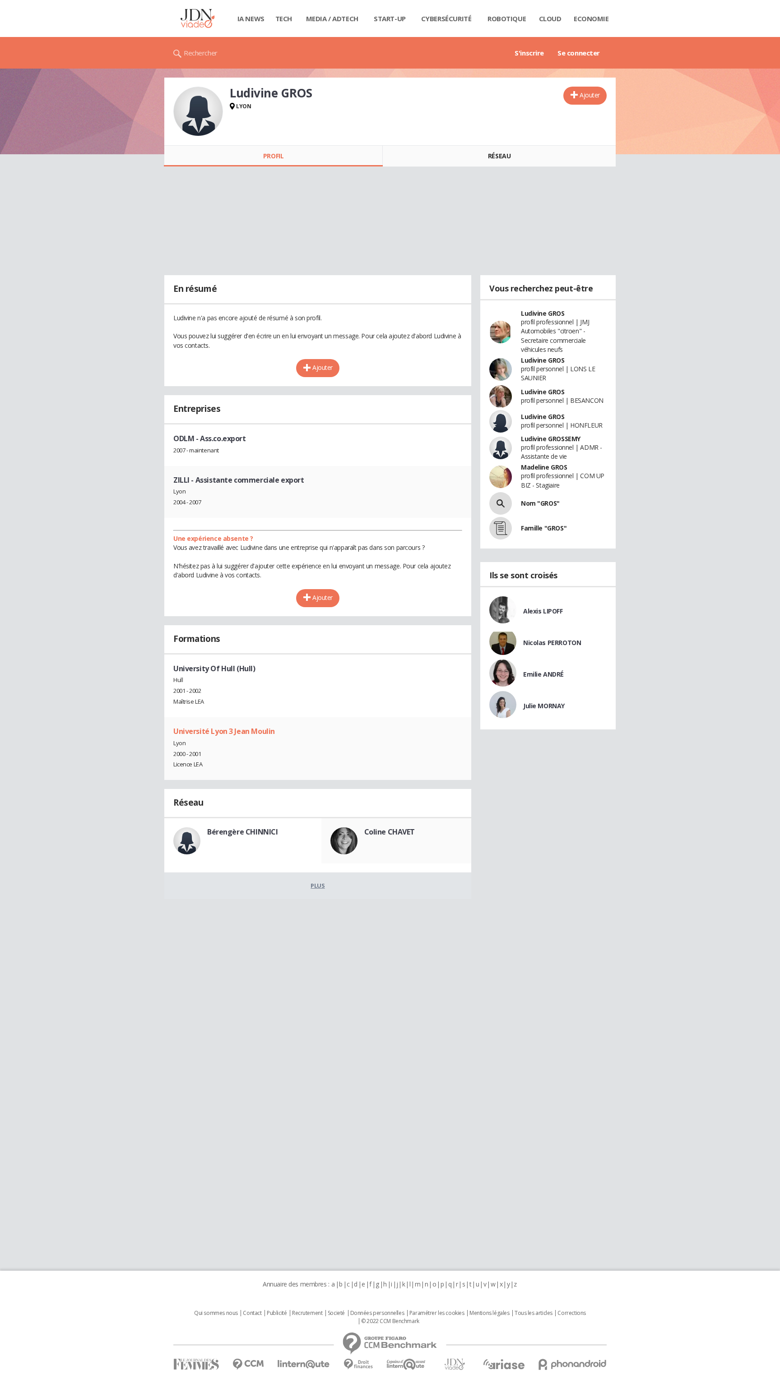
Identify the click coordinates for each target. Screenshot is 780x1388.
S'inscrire (529, 52)
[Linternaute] (304, 1364)
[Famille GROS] (500, 528)
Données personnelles (377, 1313)
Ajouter (590, 95)
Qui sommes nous (216, 1313)
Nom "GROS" (540, 503)
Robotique (507, 18)
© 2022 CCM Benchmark (390, 1321)
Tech (283, 18)
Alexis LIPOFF (543, 611)
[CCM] (248, 1364)
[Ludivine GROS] (198, 111)
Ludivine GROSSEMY (550, 438)
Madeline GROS (544, 467)
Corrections (571, 1313)
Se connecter (578, 52)
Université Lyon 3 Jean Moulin (224, 731)
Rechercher (201, 52)
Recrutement (307, 1313)
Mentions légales (489, 1313)
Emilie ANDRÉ (543, 674)
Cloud (550, 18)
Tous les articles (533, 1313)
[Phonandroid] (573, 1364)
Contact (252, 1313)
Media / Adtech (332, 18)
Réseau (499, 156)
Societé (336, 1313)
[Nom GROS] (500, 503)
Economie (591, 18)
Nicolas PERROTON (552, 642)
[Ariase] (504, 1364)
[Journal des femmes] (196, 1364)
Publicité (277, 1313)
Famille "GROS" (543, 528)
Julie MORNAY (544, 705)
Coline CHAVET (389, 832)
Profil (273, 156)
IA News (251, 18)
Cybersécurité (446, 18)
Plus (318, 885)
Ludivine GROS (543, 313)
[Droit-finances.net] (358, 1364)
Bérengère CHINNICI (242, 832)
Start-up (390, 18)
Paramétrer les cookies (436, 1313)
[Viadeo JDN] (454, 1364)
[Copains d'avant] (406, 1364)
